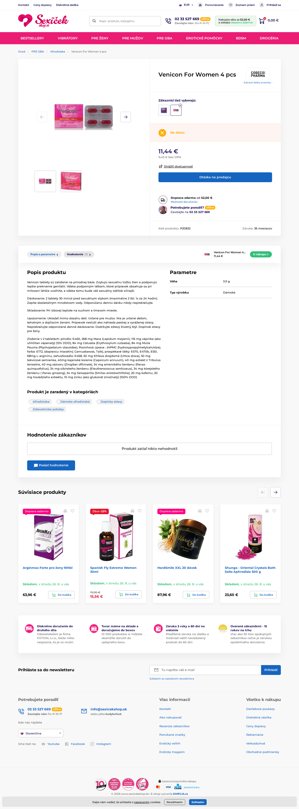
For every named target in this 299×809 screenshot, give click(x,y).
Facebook (78, 744)
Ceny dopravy (42, 5)
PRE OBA (38, 51)
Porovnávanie (214, 5)
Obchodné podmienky (262, 752)
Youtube (53, 744)
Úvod (21, 51)
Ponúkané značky (172, 734)
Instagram (103, 744)
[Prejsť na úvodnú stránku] (43, 21)
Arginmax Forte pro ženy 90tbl (47, 568)
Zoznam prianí (245, 5)
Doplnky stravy (111, 401)
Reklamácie (254, 734)
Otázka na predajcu (215, 177)
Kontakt (23, 5)
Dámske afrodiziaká (75, 401)
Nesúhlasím (175, 802)
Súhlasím (198, 802)
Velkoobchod (255, 743)
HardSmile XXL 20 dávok (177, 568)
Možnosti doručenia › (184, 201)
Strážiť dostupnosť (178, 166)
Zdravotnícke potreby (48, 409)
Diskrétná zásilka (67, 5)
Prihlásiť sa (274, 5)
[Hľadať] (94, 21)
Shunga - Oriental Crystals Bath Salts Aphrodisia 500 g (250, 570)
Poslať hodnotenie (53, 465)
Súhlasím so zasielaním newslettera (172, 678)
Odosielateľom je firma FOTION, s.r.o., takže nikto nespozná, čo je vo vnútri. (55, 638)
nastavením (142, 802)
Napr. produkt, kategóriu (117, 21)
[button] (125, 117)
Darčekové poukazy (260, 709)
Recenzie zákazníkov (174, 726)
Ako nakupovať (170, 717)
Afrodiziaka (57, 51)
